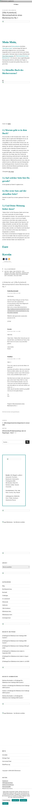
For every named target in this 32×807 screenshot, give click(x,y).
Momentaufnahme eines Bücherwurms (16, 274)
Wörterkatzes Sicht (7, 614)
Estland (12, 272)
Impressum (5, 781)
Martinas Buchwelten (7, 680)
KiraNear (10, 357)
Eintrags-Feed (5, 758)
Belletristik (17, 271)
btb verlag (10, 171)
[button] (4, 259)
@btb (9, 124)
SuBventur (5, 605)
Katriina (18, 272)
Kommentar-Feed (6, 761)
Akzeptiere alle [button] (15, 800)
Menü (16, 4)
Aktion (7, 271)
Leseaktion (25, 272)
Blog (3, 586)
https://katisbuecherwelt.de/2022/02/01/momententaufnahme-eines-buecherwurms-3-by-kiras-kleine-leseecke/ (18, 310)
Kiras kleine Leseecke (8, 56)
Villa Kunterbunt (10, 269)
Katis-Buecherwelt (12, 291)
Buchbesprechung (7, 589)
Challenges (5, 595)
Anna (11, 271)
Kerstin (13, 10)
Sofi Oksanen (9, 275)
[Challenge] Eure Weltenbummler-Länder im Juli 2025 (15, 661)
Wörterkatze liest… (7, 611)
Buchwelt (4, 592)
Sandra (4, 690)
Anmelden (4, 755)
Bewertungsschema (7, 788)
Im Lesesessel (6, 598)
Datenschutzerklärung (8, 784)
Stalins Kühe (18, 275)
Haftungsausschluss (7, 782)
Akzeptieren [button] (23, 800)
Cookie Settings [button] (6, 800)
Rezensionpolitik (6, 786)
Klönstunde (5, 602)
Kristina (4, 685)
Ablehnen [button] (5, 803)
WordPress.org (6, 764)
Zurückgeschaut (6, 618)
